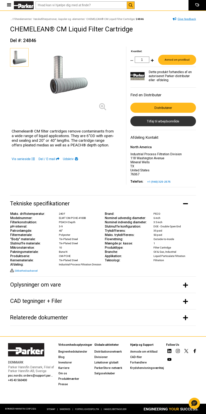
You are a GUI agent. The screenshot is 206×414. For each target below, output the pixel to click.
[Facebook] (195, 351)
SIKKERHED (66, 409)
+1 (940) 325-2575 (159, 181)
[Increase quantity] (151, 62)
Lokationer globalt (106, 362)
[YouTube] (169, 360)
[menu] (9, 5)
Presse (63, 384)
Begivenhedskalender (72, 351)
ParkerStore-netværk (108, 367)
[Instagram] (178, 351)
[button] (194, 403)
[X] (186, 351)
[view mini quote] (197, 5)
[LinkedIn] (169, 351)
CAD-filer (136, 357)
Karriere (63, 367)
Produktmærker (68, 378)
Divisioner (101, 357)
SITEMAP (52, 409)
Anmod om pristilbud (177, 59)
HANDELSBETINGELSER (115, 409)
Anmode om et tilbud (144, 351)
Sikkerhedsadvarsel (26, 270)
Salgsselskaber (104, 373)
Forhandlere (138, 362)
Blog (61, 357)
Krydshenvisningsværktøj (147, 367)
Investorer (65, 362)
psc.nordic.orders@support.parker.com (30, 375)
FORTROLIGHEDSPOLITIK (88, 409)
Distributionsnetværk (108, 351)
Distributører (163, 108)
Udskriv (68, 159)
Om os (62, 373)
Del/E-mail (46, 159)
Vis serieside (21, 159)
